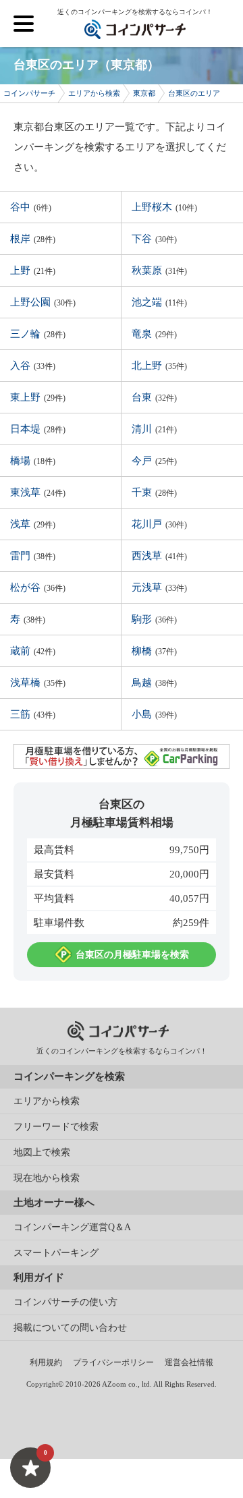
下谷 (154, 238)
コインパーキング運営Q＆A (72, 1227)
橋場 (32, 460)
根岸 (32, 238)
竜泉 (154, 333)
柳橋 (154, 650)
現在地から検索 (47, 1178)
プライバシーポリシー (113, 1362)
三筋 (32, 714)
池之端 (159, 302)
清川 (154, 429)
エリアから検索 (47, 1101)
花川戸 (159, 524)
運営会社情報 (189, 1362)
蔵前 (32, 650)
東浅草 (37, 492)
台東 (154, 397)
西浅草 (159, 555)
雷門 (32, 555)
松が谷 (37, 587)
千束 (154, 492)
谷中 (30, 207)
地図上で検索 (42, 1152)
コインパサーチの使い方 (65, 1302)
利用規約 (46, 1362)
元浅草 (159, 587)
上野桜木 (164, 207)
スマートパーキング (56, 1253)
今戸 (154, 460)
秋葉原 (159, 270)
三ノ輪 (37, 333)
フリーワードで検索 (56, 1127)
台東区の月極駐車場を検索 (132, 955)
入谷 (32, 365)
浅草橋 (37, 682)
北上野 (159, 365)
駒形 (154, 619)
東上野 (37, 397)
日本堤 (37, 429)
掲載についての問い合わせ (70, 1328)
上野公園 (43, 302)
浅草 (32, 524)
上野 (32, 270)
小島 (154, 714)
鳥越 (154, 682)
